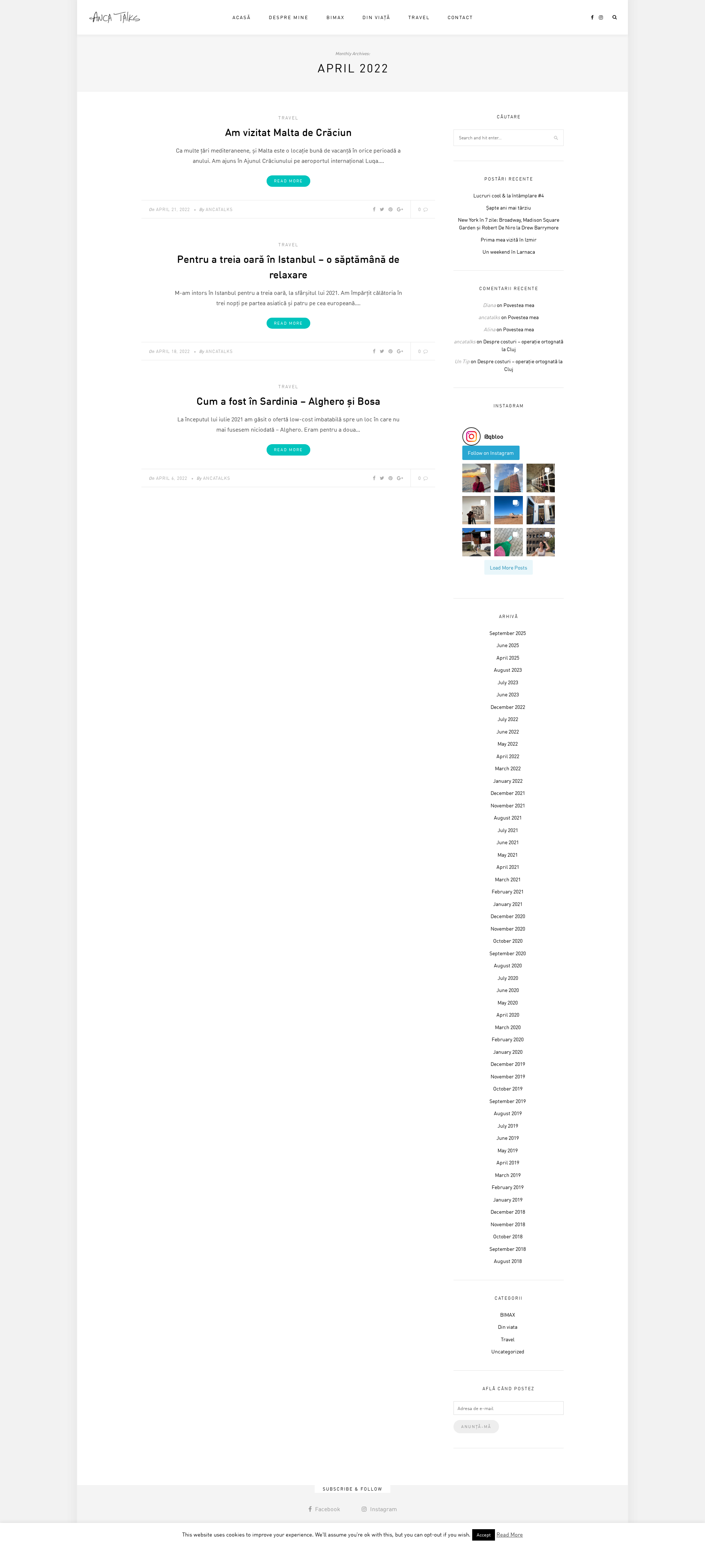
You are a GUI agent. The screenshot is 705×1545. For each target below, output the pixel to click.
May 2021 (508, 855)
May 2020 (508, 1002)
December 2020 (508, 916)
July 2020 (508, 978)
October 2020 (508, 941)
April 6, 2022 (171, 478)
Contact (460, 17)
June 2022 (507, 731)
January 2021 (508, 904)
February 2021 (508, 891)
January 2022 (508, 781)
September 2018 (507, 1249)
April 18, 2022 (173, 351)
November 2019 (508, 1076)
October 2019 (508, 1088)
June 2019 (507, 1138)
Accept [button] (484, 1535)
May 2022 (508, 744)
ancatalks (219, 209)
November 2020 (508, 928)
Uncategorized (507, 1351)
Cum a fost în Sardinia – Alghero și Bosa (288, 400)
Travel (419, 17)
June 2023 (507, 694)
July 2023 (508, 682)
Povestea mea (518, 305)
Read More (288, 180)
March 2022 (508, 768)
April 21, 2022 (173, 209)
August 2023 (508, 670)
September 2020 (507, 953)
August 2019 (508, 1113)
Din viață (376, 17)
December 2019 (508, 1064)
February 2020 (508, 1039)
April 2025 (507, 657)
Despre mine (288, 17)
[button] (476, 478)
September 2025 (507, 633)
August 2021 (508, 817)
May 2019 (508, 1150)
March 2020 (508, 1027)
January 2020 (508, 1052)
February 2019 (508, 1187)
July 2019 (508, 1126)
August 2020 (508, 965)
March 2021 (508, 879)
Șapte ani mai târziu (508, 207)
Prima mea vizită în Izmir (508, 239)
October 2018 (508, 1236)
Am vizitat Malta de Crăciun (288, 132)
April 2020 (507, 1014)
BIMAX (335, 17)
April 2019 (507, 1162)
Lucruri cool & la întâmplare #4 (508, 195)
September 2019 (507, 1101)
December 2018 (508, 1212)
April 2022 (507, 756)
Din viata (507, 1327)
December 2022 (508, 707)
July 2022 (508, 719)
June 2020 (507, 990)
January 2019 (508, 1199)
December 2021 (508, 793)
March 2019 (508, 1175)
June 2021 (507, 842)
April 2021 (507, 867)
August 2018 (508, 1261)
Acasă (241, 17)
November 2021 (508, 805)
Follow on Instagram (491, 453)
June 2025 (507, 645)
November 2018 (508, 1224)
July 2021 (508, 830)
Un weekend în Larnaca (508, 252)
